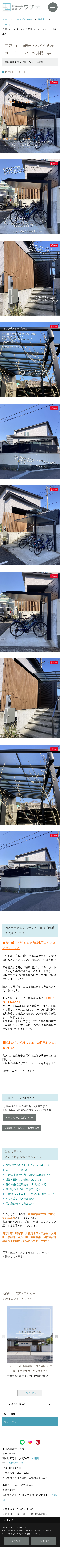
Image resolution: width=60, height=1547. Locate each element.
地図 (36, 1458)
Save (55, 82)
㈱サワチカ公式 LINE (21, 1117)
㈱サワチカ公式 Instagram (23, 1128)
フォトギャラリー (14, 1422)
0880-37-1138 (16, 1463)
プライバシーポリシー (33, 1530)
